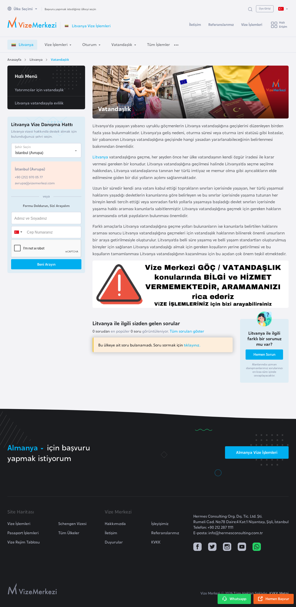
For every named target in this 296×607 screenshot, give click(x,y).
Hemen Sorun (264, 354)
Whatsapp (238, 598)
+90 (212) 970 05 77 (29, 176)
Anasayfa (14, 59)
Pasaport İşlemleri (23, 532)
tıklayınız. (192, 345)
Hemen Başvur (277, 598)
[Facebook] (197, 547)
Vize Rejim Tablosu (23, 542)
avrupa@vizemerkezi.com (35, 182)
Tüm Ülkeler (68, 532)
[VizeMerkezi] (32, 589)
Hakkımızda (115, 523)
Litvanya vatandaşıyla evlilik (39, 103)
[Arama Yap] (250, 9)
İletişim (195, 24)
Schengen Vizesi (72, 523)
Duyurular (114, 542)
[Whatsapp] (257, 547)
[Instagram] (227, 547)
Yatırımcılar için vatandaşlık (39, 89)
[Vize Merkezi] (31, 22)
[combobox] (18, 232)
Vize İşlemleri (251, 24)
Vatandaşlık (60, 59)
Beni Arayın (46, 264)
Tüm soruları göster (187, 331)
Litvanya (36, 59)
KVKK (155, 542)
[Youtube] (242, 547)
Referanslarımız (221, 24)
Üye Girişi (265, 8)
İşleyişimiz (160, 523)
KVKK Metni (279, 593)
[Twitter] (212, 547)
